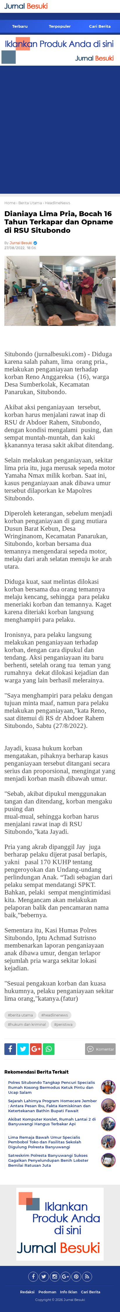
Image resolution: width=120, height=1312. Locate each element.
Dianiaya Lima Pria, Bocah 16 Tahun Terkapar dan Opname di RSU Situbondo (58, 222)
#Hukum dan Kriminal (27, 1024)
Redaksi (27, 1292)
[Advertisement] (60, 131)
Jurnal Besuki (74, 1300)
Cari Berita (100, 26)
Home (9, 203)
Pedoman (47, 1292)
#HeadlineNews (54, 1015)
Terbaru (20, 26)
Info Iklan (68, 1292)
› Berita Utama (29, 203)
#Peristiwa (63, 1024)
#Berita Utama (20, 1015)
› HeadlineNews (56, 203)
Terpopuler (60, 26)
